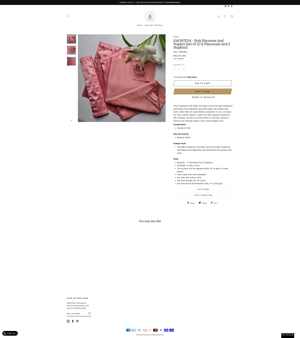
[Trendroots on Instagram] (68, 321)
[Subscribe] (89, 314)
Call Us (11, 333)
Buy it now (203, 91)
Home (139, 25)
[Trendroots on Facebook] (72, 321)
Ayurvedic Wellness (154, 25)
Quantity (178, 65)
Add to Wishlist (205, 97)
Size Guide (203, 189)
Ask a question (203, 195)
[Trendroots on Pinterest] (77, 321)
